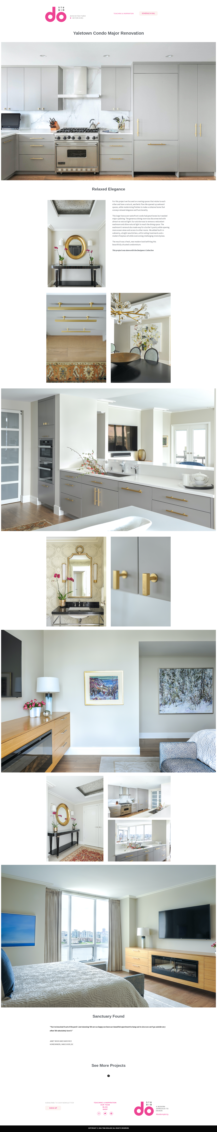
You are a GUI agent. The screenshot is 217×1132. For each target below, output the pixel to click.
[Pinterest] (111, 1113)
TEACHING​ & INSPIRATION (124, 13)
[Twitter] (105, 1113)
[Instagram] (99, 1113)
